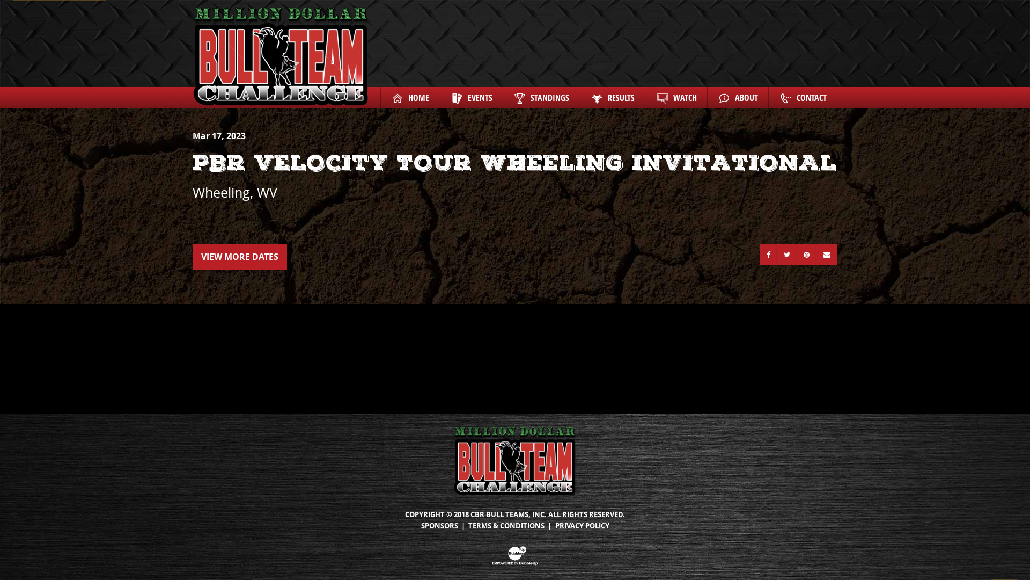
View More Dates (239, 257)
